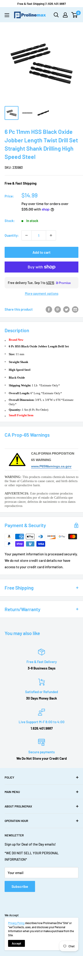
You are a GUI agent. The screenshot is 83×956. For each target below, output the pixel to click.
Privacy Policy (16, 923)
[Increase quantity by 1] (51, 235)
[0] (74, 15)
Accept (16, 943)
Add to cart (41, 252)
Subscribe (20, 886)
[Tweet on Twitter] (66, 309)
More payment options (41, 293)
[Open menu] (7, 15)
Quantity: (12, 235)
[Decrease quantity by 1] (26, 235)
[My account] (65, 14)
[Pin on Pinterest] (57, 309)
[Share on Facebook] (49, 309)
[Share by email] (75, 309)
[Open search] (56, 14)
